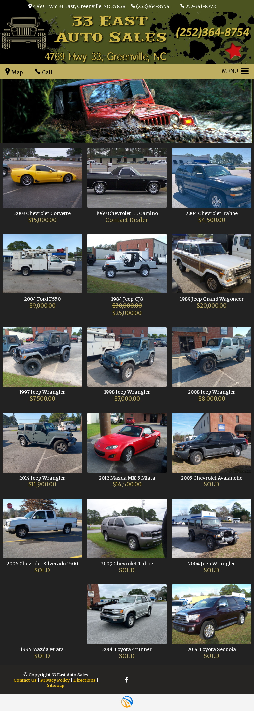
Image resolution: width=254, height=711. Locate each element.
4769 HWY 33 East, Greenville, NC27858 (79, 6)
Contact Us (25, 680)
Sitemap (55, 685)
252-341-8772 (200, 6)
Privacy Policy (55, 680)
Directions (84, 680)
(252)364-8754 (153, 6)
